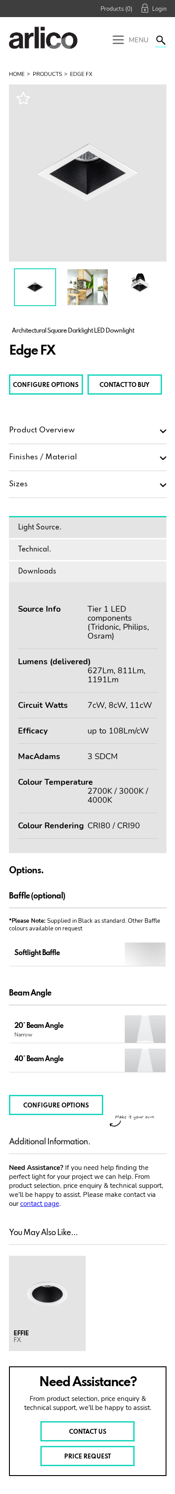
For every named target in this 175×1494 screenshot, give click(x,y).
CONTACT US (87, 1432)
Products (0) (116, 9)
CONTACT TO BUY (124, 385)
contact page (39, 1203)
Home (17, 74)
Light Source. (39, 527)
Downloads (37, 571)
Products (47, 74)
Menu (138, 40)
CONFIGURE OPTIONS (46, 385)
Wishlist (23, 97)
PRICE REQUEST (87, 1457)
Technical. (34, 549)
